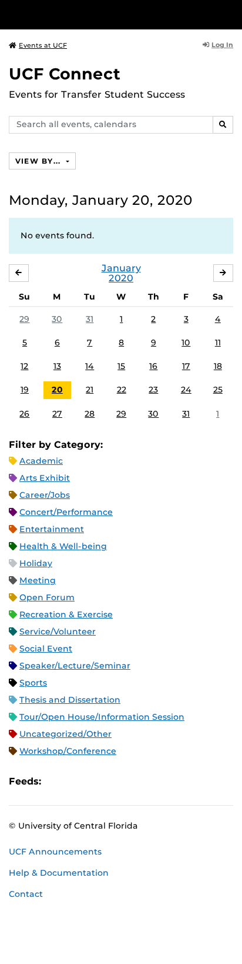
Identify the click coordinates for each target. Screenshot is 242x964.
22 (121, 389)
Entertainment (51, 529)
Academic (41, 461)
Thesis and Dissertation (69, 699)
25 (218, 389)
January (121, 268)
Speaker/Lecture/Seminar (74, 665)
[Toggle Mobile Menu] (230, 14)
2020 (121, 278)
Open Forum (47, 597)
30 (57, 319)
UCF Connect (64, 74)
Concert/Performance (66, 512)
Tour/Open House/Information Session (101, 717)
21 (89, 389)
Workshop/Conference (67, 751)
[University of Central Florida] (89, 14)
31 (89, 319)
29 (24, 319)
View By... (39, 161)
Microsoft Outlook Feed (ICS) (76, 781)
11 (218, 342)
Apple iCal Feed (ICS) (56, 781)
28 (90, 413)
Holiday (35, 563)
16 (153, 366)
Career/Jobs (44, 495)
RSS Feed (96, 781)
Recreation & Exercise (66, 614)
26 (24, 413)
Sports (33, 682)
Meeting (37, 580)
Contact (26, 894)
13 (57, 366)
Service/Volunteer (57, 631)
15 (121, 366)
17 (186, 366)
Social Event (45, 648)
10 (186, 342)
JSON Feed (136, 781)
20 (57, 389)
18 (218, 366)
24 (186, 389)
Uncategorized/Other (65, 734)
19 (25, 389)
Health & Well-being (63, 546)
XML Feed (116, 781)
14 (89, 366)
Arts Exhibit (44, 478)
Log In (222, 45)
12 (24, 366)
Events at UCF (43, 45)
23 (153, 389)
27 (57, 413)
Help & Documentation (59, 872)
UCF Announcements (55, 851)
